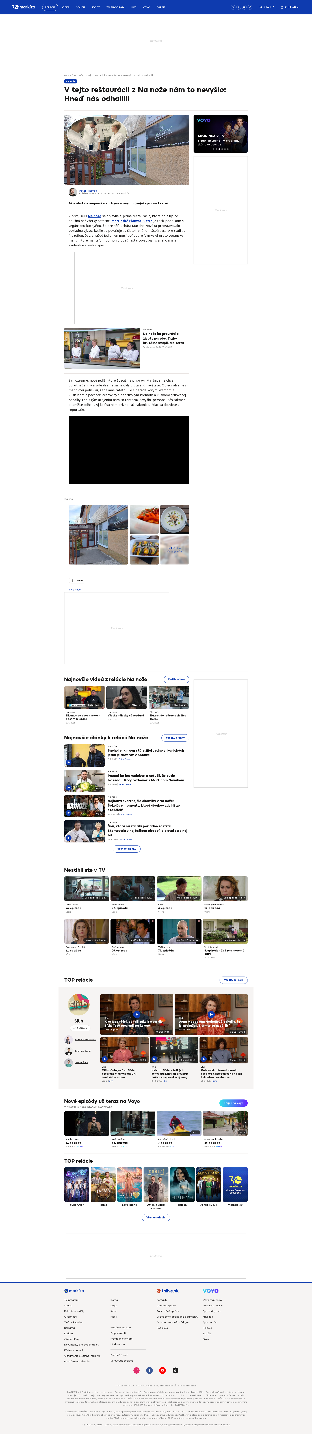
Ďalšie (161, 7)
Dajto (113, 1305)
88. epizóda (120, 1142)
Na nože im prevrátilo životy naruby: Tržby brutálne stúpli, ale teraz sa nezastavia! (164, 338)
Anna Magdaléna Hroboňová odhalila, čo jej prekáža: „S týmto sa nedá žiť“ (210, 1023)
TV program (71, 1300)
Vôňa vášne (72, 904)
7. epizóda (165, 1142)
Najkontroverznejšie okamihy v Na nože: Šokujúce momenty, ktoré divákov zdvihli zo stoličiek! (144, 805)
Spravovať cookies (121, 1360)
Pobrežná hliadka (167, 1139)
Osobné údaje (119, 1355)
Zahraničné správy (168, 1311)
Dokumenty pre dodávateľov (81, 1344)
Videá (66, 7)
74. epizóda (73, 908)
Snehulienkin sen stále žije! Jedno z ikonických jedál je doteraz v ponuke (146, 753)
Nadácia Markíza (120, 1327)
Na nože (78, 75)
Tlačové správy (73, 1322)
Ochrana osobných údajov (173, 1322)
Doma (114, 1300)
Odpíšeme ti (118, 1333)
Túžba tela (118, 947)
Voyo (146, 7)
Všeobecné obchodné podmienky (177, 1316)
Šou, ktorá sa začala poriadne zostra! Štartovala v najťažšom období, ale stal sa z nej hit (147, 830)
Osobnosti (70, 1316)
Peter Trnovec (88, 190)
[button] (213, 149)
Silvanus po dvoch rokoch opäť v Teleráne (83, 717)
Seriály (207, 1333)
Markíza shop (118, 1344)
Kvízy (96, 7)
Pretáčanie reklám (121, 1338)
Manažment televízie (77, 1361)
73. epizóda (120, 908)
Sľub (107, 1018)
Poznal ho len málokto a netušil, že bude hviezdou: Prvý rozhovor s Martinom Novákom (146, 778)
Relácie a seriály (74, 1311)
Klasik (113, 1316)
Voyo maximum (212, 1300)
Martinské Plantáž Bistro (132, 221)
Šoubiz (81, 7)
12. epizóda (212, 908)
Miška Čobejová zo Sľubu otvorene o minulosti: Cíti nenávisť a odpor (119, 1074)
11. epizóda (73, 950)
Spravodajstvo (211, 1311)
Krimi (113, 1311)
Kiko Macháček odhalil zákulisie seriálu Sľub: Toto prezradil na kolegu (134, 1023)
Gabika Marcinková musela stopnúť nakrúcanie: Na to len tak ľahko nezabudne (221, 1074)
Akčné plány (71, 1339)
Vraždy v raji (211, 947)
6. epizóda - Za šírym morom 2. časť (224, 952)
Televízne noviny (212, 1305)
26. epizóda (212, 1142)
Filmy (206, 1339)
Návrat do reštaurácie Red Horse (168, 717)
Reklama (69, 1327)
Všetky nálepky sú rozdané (126, 715)
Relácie (50, 7)
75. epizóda (119, 950)
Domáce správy (166, 1305)
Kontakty (162, 1300)
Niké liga (208, 1316)
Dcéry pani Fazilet (214, 904)
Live (133, 7)
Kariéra (68, 1333)
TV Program (115, 7)
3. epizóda (165, 908)
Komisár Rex (72, 1139)
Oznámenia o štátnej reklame (82, 1355)
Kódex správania (74, 1350)
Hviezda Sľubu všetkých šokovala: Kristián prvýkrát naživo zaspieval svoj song (169, 1074)
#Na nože (75, 589)
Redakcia (162, 1327)
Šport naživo (210, 1322)
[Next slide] (245, 1122)
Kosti (161, 904)
